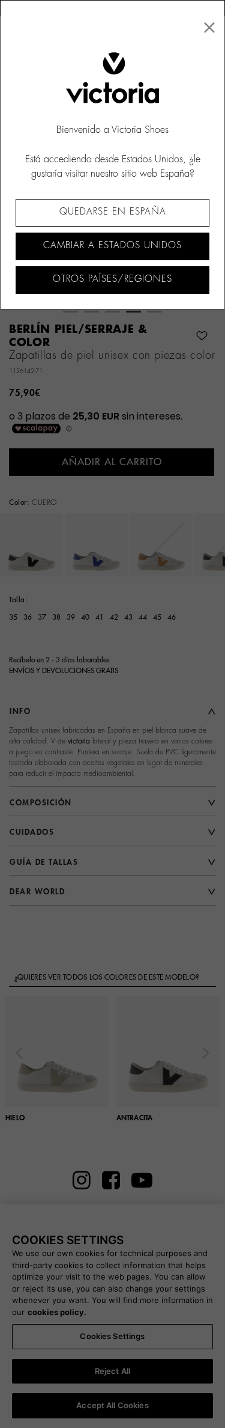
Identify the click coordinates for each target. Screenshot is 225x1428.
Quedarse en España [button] (112, 211)
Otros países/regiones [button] (112, 279)
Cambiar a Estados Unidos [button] (112, 245)
